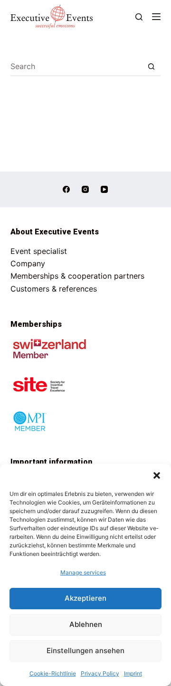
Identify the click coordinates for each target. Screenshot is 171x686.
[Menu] (156, 16)
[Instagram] (85, 189)
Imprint (133, 673)
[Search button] (151, 66)
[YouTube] (104, 189)
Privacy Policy (100, 673)
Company (27, 263)
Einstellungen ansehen (85, 650)
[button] (157, 475)
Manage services (83, 572)
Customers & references (53, 288)
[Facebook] (66, 189)
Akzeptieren (85, 598)
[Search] (138, 16)
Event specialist (38, 251)
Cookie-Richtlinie (52, 673)
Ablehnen (85, 624)
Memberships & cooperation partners (77, 276)
